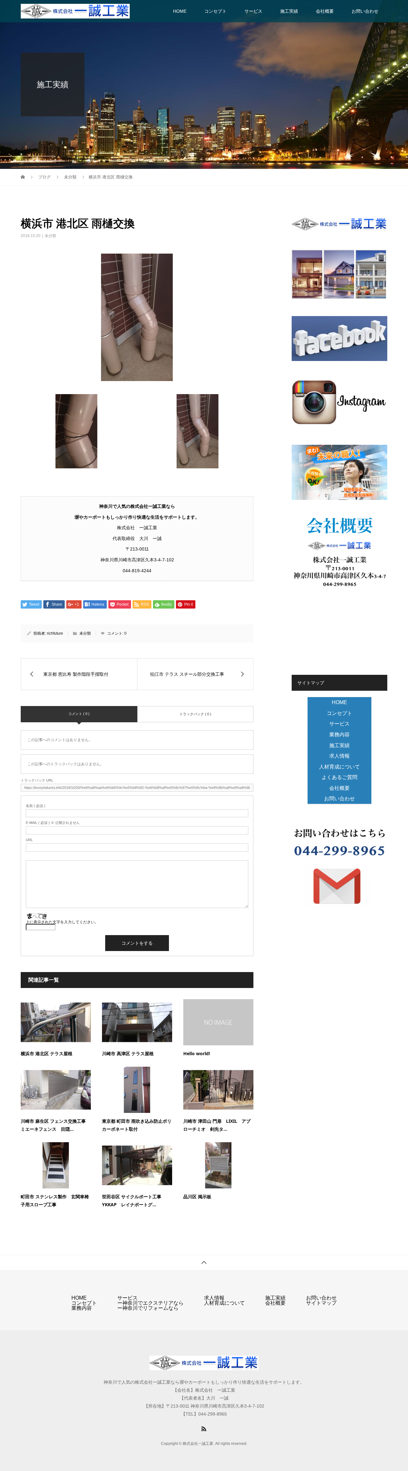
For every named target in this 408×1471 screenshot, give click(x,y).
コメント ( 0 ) (79, 714)
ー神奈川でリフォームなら (147, 1308)
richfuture (55, 633)
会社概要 (325, 11)
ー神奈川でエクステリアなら (150, 1303)
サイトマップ (321, 1303)
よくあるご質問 (339, 777)
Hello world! (196, 1053)
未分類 (50, 236)
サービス (253, 11)
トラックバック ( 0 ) (195, 714)
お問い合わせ (365, 11)
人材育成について (339, 766)
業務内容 (339, 734)
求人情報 (339, 756)
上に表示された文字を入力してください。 (62, 922)
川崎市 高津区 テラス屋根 (128, 1053)
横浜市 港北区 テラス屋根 (46, 1053)
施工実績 (289, 11)
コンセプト (215, 11)
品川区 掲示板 (197, 1196)
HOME (179, 11)
